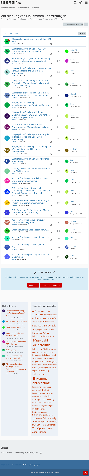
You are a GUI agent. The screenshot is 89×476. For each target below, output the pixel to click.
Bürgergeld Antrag (40, 333)
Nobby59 (14, 97)
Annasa (14, 232)
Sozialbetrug (37, 421)
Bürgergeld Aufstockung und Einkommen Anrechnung (30, 160)
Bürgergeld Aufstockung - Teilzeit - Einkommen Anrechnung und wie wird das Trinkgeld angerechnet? (31, 115)
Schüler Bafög (37, 418)
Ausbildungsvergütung (41, 318)
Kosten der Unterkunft (41, 402)
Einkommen (38, 374)
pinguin (14, 173)
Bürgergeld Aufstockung (43, 336)
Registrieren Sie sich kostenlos (57, 277)
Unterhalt (51, 424)
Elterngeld (36, 390)
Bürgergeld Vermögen (43, 358)
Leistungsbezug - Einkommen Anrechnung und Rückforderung (31, 169)
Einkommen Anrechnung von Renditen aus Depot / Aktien (15, 312)
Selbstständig (49, 418)
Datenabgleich (37, 368)
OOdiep (72, 256)
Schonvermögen (39, 415)
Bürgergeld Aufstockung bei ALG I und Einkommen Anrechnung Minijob (29, 50)
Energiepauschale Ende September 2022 (30, 229)
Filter (83, 33)
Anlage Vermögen (50, 315)
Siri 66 (14, 88)
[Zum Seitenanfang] (85, 473)
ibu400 (14, 259)
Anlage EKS (37, 314)
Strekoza (14, 249)
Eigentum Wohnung (40, 371)
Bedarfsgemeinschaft (43, 321)
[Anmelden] (81, 2)
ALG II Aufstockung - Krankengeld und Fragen (29, 245)
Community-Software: (44, 473)
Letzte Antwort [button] (13, 33)
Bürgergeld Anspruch (43, 329)
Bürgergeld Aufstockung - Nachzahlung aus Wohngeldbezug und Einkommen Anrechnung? (31, 149)
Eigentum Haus (49, 368)
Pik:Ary (72, 60)
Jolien (13, 75)
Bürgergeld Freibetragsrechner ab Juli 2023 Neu (31, 40)
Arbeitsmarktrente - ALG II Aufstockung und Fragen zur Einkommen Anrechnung (31, 201)
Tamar (72, 71)
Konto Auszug (48, 399)
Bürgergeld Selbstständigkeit (44, 355)
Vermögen (37, 428)
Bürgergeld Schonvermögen (42, 352)
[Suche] (75, 3)
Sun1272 (14, 205)
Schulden (49, 415)
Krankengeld (48, 406)
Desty (13, 195)
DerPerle (14, 63)
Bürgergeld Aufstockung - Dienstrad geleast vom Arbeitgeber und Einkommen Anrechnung (31, 71)
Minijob (35, 408)
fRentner (14, 107)
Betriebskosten (37, 326)
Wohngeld (47, 428)
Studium (36, 424)
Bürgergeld (50, 325)
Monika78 (15, 154)
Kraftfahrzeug (38, 405)
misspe (14, 119)
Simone (14, 141)
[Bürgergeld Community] (11, 3)
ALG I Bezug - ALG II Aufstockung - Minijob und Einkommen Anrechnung (31, 211)
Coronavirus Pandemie (40, 365)
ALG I (35, 310)
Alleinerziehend (44, 311)
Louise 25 (73, 50)
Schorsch (73, 94)
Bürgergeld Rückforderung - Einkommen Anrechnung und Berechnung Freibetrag (30, 94)
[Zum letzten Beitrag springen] (66, 51)
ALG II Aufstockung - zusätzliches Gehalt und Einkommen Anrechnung (30, 179)
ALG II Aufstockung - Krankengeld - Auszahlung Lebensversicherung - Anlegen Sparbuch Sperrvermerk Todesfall (31, 190)
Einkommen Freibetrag (41, 387)
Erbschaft (44, 390)
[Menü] (86, 3)
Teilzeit (43, 425)
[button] (86, 24)
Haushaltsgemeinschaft (42, 396)
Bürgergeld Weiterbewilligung (44, 361)
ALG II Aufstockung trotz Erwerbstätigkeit (30, 237)
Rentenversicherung (39, 412)
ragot (13, 53)
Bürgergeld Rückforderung (44, 349)
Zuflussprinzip (11, 350)
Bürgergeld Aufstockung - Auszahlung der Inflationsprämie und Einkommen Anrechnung (31, 137)
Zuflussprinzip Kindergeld (15, 327)
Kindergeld (37, 399)
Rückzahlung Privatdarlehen (16, 321)
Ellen (13, 239)
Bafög (54, 318)
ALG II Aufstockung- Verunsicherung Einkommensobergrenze (28, 221)
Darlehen (53, 364)
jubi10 (14, 164)
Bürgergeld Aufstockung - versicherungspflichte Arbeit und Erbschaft (31, 103)
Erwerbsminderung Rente (42, 393)
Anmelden (33, 285)
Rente (42, 409)
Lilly (13, 215)
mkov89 (14, 224)
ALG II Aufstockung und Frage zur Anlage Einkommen (30, 255)
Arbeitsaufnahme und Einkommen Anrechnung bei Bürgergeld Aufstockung (30, 125)
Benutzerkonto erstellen (51, 285)
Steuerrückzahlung (50, 421)
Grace (14, 44)
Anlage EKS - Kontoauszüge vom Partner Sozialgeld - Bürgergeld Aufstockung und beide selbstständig (30, 83)
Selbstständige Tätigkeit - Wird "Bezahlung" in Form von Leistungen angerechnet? (31, 59)
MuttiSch (14, 183)
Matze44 (14, 129)
